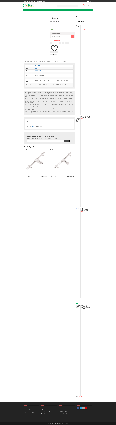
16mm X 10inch (38, 65)
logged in (34, 126)
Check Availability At (56, 33)
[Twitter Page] (81, 408)
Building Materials (76, 9)
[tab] (31, 61)
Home (25, 9)
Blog (77, 1)
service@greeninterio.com (31, 412)
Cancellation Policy (63, 411)
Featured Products (45, 413)
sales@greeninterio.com (56, 82)
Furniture (43, 9)
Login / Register (90, 1)
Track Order (84, 1)
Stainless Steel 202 (39, 73)
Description (42, 61)
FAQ (79, 1)
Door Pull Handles (67, 24)
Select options (44, 176)
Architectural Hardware (33, 9)
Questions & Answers (60, 61)
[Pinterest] (68, 43)
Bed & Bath (60, 9)
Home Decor (67, 9)
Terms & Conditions (63, 413)
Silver (36, 68)
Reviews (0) (50, 61)
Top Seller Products (45, 409)
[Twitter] (63, 43)
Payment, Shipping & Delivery (65, 409)
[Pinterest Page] (86, 408)
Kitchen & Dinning (51, 9)
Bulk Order (85, 9)
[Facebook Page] (78, 408)
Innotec (36, 78)
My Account (62, 407)
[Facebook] (60, 43)
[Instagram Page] (83, 408)
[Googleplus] (66, 43)
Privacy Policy (62, 415)
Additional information (31, 61)
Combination (38, 70)
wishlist (83, 5)
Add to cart (57, 40)
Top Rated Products (46, 411)
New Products (44, 407)
